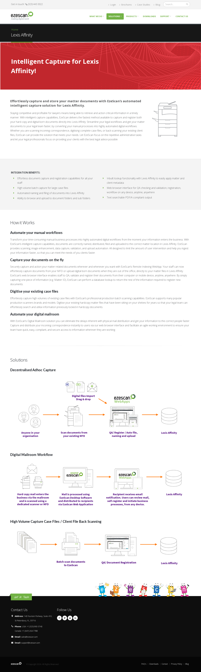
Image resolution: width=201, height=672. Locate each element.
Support (164, 16)
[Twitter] (64, 618)
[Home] (23, 15)
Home (14, 29)
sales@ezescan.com (29, 637)
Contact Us (182, 16)
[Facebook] (59, 618)
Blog (157, 4)
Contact (165, 664)
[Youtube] (70, 618)
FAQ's (143, 664)
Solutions (114, 16)
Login (113, 4)
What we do (96, 16)
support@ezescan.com (30, 642)
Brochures (126, 4)
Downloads (149, 16)
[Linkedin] (75, 618)
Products (131, 16)
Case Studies (143, 4)
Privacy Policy (176, 664)
